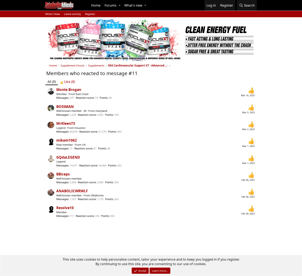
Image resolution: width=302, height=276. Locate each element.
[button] (119, 5)
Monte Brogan (68, 89)
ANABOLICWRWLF (72, 191)
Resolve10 (65, 207)
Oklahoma (97, 195)
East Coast (82, 94)
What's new (133, 5)
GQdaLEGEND (68, 157)
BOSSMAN (65, 106)
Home (95, 5)
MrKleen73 (65, 123)
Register (90, 14)
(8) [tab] (51, 81)
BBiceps (63, 174)
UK (84, 145)
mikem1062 (66, 140)
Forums (110, 5)
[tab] (67, 81)
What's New (52, 14)
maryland (101, 111)
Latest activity (72, 14)
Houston (80, 128)
